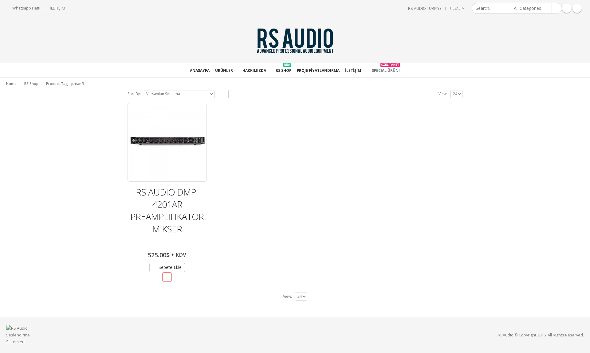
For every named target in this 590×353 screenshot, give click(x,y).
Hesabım (457, 8)
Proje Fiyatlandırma (318, 70)
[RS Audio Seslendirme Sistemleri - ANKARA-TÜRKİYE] (295, 40)
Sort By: (134, 93)
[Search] (556, 8)
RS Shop (283, 68)
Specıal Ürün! (386, 68)
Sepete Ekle (170, 267)
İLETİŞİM (57, 8)
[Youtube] (577, 8)
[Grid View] (225, 94)
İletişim (353, 70)
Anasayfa (200, 70)
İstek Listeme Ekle (167, 277)
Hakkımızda (254, 70)
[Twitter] (566, 8)
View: (443, 93)
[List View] (234, 94)
